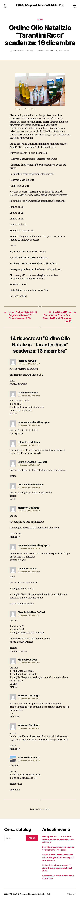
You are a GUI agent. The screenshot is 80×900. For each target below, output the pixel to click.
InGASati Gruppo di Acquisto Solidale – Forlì (30, 894)
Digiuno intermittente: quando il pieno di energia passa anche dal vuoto (57, 868)
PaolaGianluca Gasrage (24, 51)
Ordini (40, 20)
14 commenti (64, 51)
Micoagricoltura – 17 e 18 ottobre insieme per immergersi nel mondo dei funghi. (57, 839)
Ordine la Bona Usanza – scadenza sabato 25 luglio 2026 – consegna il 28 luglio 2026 (58, 857)
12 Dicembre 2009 (46, 51)
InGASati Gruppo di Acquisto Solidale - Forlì (40, 5)
